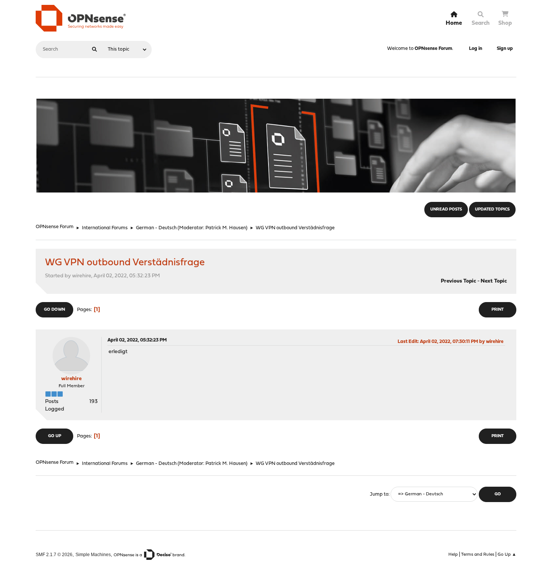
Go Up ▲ (507, 554)
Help (453, 554)
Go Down (54, 310)
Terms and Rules (477, 554)
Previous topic (458, 281)
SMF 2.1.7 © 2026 (54, 554)
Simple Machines (93, 554)
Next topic (494, 281)
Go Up (54, 436)
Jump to (379, 494)
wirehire (71, 379)
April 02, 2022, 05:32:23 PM (137, 340)
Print (498, 310)
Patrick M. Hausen (225, 228)
